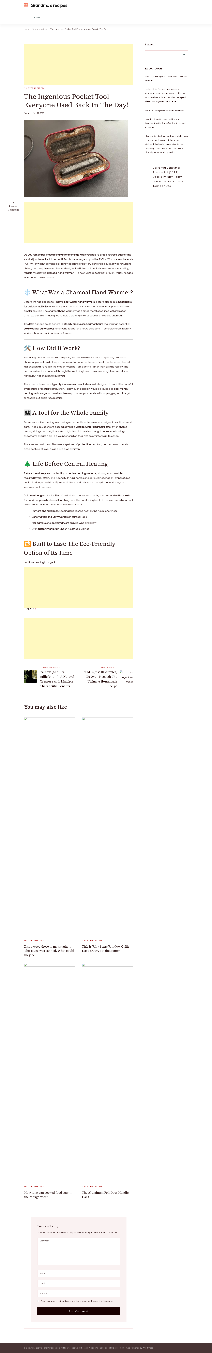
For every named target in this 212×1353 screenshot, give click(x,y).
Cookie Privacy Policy (167, 177)
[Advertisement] (78, 64)
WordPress (148, 1348)
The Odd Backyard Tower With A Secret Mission (166, 78)
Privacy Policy (173, 181)
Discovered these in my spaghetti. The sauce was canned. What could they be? (49, 950)
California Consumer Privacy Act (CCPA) (166, 170)
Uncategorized (34, 88)
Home (37, 17)
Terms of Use (162, 186)
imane (27, 113)
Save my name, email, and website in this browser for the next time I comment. (77, 1301)
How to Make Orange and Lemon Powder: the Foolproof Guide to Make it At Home (165, 123)
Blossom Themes (121, 1348)
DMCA (157, 181)
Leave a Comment (13, 207)
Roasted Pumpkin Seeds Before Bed (164, 110)
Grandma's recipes (49, 5)
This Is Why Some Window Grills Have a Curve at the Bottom (105, 948)
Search (149, 44)
